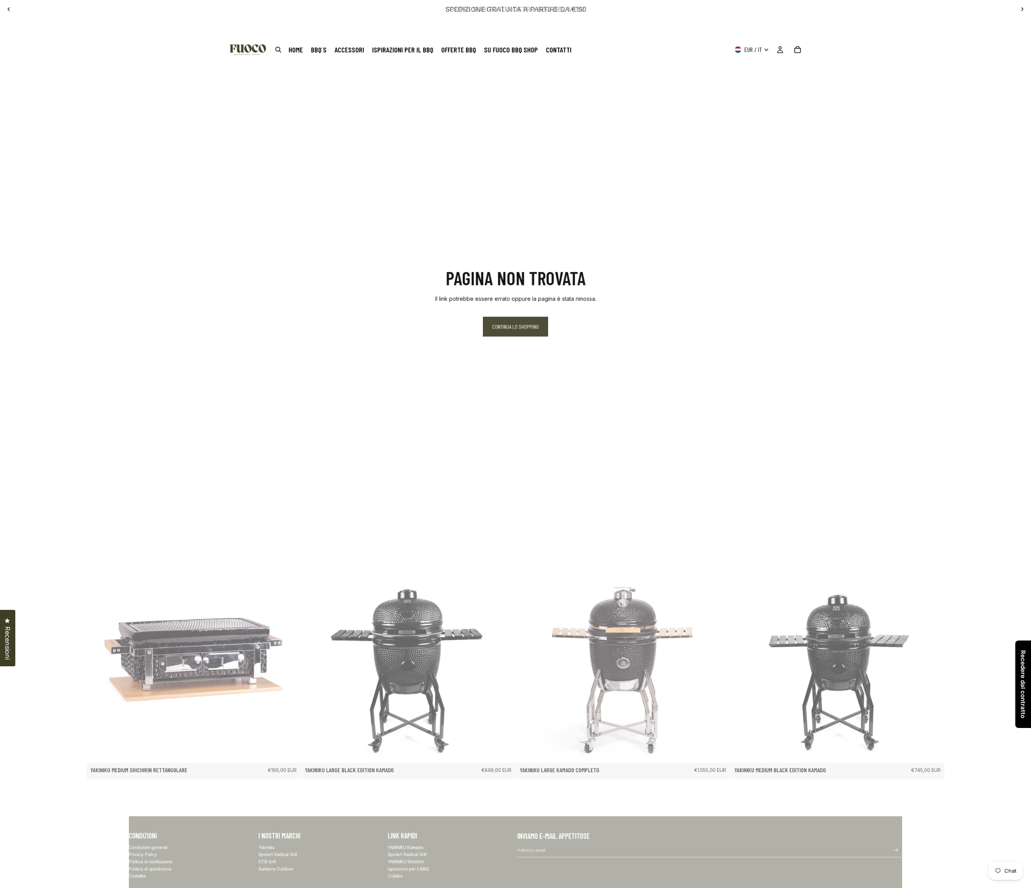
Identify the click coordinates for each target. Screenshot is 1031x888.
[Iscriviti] (896, 850)
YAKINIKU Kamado (406, 847)
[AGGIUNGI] (290, 753)
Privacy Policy (143, 854)
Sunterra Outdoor (276, 868)
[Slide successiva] (1022, 9)
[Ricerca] (278, 49)
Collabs (395, 875)
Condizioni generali (148, 847)
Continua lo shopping (515, 326)
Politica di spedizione (150, 868)
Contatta (137, 875)
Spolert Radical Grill (278, 854)
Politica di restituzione (150, 861)
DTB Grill (267, 861)
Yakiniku (267, 847)
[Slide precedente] (9, 9)
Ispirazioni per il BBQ (408, 868)
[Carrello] (798, 49)
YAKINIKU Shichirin (406, 861)
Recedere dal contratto (1023, 684)
